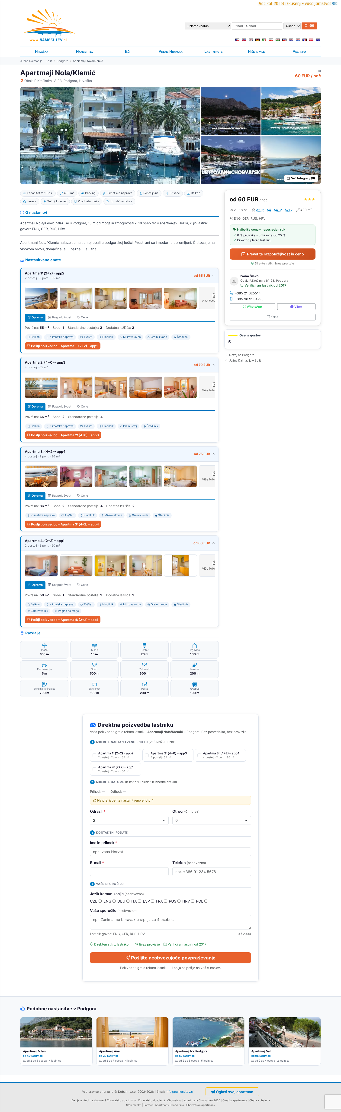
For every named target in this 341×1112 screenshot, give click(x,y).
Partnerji (149, 1105)
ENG (108, 901)
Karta (274, 317)
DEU (121, 901)
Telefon (189, 862)
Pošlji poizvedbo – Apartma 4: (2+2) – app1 (64, 620)
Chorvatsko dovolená (151, 1100)
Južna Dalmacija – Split (36, 61)
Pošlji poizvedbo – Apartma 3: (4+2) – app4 (65, 524)
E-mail (97, 862)
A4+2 (278, 210)
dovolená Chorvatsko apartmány (115, 1100)
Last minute (213, 51)
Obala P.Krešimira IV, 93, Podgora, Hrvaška (58, 81)
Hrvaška (41, 51)
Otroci (185, 811)
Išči (311, 26)
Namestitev (84, 51)
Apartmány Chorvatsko (169, 1105)
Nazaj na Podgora (241, 355)
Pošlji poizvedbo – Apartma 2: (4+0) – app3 (65, 435)
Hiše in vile (256, 51)
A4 (269, 210)
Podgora (62, 61)
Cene (84, 317)
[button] (272, 339)
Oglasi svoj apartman (234, 1091)
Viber (298, 306)
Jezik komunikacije (117, 893)
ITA (134, 901)
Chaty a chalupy (259, 1100)
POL (200, 901)
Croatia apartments (234, 1100)
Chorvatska (174, 1100)
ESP (147, 901)
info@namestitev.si (179, 1091)
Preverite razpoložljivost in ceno (275, 254)
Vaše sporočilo (113, 910)
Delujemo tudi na (82, 1100)
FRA (160, 901)
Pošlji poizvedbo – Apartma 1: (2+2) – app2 (64, 346)
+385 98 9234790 (249, 299)
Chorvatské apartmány (200, 1105)
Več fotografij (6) (303, 178)
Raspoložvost (61, 317)
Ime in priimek (103, 842)
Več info (299, 51)
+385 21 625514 (248, 293)
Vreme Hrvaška (171, 51)
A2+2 (260, 210)
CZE (94, 901)
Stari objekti (133, 1105)
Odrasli (98, 811)
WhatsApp (254, 306)
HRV (186, 901)
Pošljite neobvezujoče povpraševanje (173, 958)
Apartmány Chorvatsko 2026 (202, 1100)
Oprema (37, 317)
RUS (173, 901)
